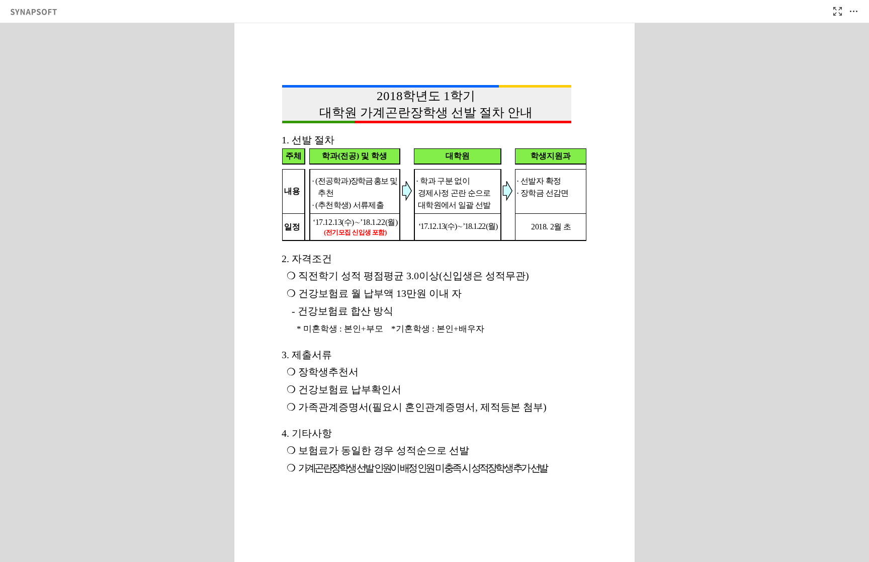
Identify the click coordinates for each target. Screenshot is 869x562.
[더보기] (853, 12)
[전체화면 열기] (837, 12)
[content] (434, 292)
